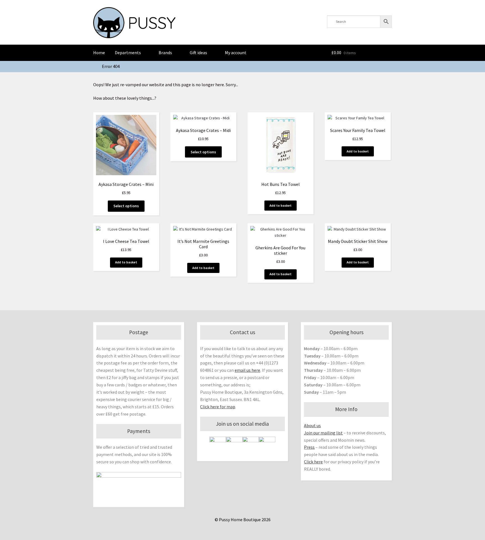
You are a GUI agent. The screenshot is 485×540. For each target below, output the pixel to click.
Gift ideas (198, 52)
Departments (128, 52)
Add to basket (280, 205)
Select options (126, 205)
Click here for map (217, 406)
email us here (247, 370)
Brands (165, 52)
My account (235, 52)
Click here (313, 461)
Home (99, 52)
